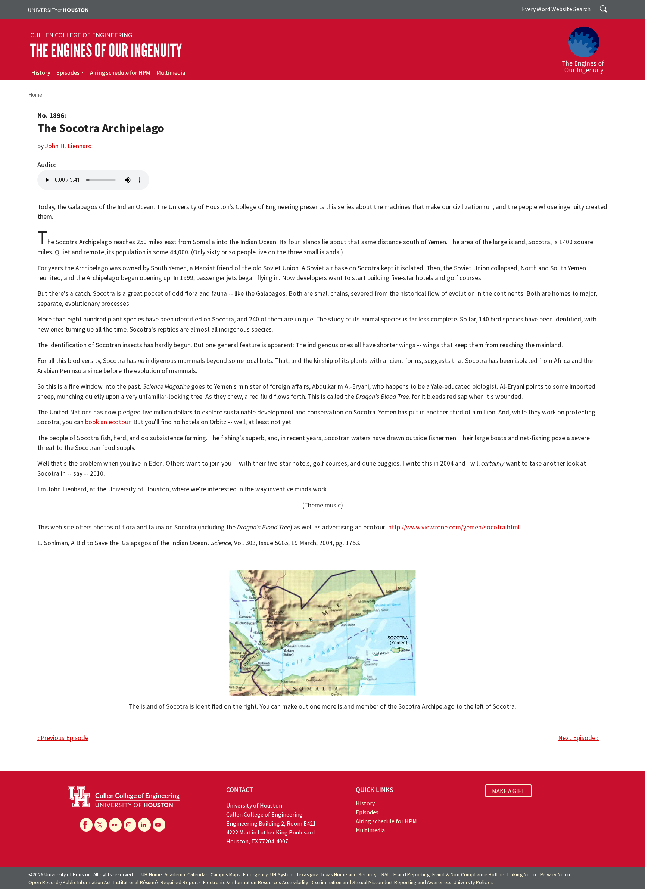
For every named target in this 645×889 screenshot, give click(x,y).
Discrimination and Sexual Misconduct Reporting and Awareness (381, 882)
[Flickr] (115, 825)
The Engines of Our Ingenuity (106, 51)
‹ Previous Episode (62, 738)
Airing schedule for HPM (120, 73)
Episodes (68, 73)
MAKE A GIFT (508, 791)
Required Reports (180, 882)
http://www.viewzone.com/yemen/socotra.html (454, 527)
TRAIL (385, 874)
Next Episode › (578, 738)
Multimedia (170, 73)
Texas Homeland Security (349, 874)
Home (35, 94)
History (40, 73)
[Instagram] (130, 825)
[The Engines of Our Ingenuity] (587, 46)
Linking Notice (522, 874)
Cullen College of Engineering (81, 35)
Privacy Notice (556, 874)
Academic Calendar (186, 874)
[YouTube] (159, 825)
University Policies (473, 882)
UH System (282, 874)
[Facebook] (86, 825)
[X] (100, 825)
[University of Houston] (58, 9)
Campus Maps (225, 874)
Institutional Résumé (135, 882)
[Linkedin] (144, 825)
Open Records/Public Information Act (69, 882)
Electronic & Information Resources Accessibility (255, 882)
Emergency (255, 874)
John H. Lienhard (68, 146)
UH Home (151, 874)
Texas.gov (307, 874)
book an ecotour (107, 422)
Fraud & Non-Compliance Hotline (468, 874)
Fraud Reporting (411, 874)
